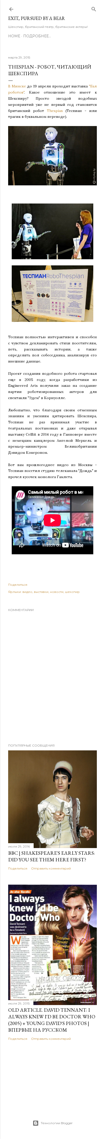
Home (14, 36)
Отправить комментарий (51, 868)
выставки (41, 592)
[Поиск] (94, 8)
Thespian (55, 110)
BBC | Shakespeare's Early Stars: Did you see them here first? (51, 856)
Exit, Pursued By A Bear (36, 18)
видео (27, 592)
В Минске (17, 86)
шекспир (72, 592)
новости (56, 592)
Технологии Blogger (57, 1123)
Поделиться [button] (17, 585)
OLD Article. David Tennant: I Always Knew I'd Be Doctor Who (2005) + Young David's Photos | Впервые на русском (51, 1020)
